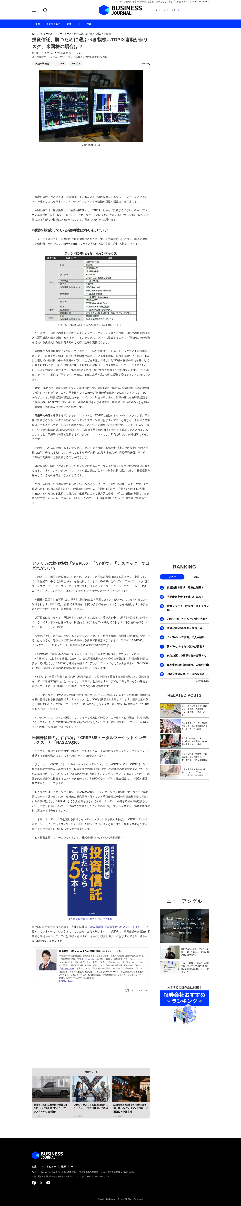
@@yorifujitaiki (67, 981)
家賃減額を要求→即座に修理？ (185, 587)
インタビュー (49, 1166)
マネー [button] (172, 576)
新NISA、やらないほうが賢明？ (186, 646)
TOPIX (60, 63)
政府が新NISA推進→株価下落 (184, 628)
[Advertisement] (91, 532)
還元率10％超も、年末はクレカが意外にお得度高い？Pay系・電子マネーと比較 (195, 741)
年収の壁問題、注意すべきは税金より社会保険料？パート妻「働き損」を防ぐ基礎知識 (194, 757)
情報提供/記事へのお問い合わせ (122, 1172)
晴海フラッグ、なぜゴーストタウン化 (188, 608)
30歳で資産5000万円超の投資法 (186, 674)
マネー (79, 53)
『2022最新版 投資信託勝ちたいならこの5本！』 (91, 919)
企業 (34, 1166)
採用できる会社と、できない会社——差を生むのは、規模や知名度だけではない (195, 952)
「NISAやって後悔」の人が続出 (186, 637)
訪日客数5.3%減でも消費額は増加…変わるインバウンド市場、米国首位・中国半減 (130, 1108)
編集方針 (57, 1172)
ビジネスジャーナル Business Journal (120, 10)
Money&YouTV (67, 968)
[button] (34, 11)
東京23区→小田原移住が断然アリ (187, 655)
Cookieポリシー (90, 1176)
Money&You (90, 959)
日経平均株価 (42, 63)
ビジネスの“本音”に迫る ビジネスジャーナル (47, 1155)
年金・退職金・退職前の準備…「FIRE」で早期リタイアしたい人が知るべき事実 (195, 772)
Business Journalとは (41, 1172)
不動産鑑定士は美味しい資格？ (185, 596)
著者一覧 (77, 1172)
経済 (63, 1166)
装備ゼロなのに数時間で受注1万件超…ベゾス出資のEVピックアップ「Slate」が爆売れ (50, 1108)
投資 (89, 23)
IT (72, 1166)
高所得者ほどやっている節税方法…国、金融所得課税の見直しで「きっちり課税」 (194, 726)
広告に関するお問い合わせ (44, 1176)
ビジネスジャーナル (42, 33)
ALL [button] (196, 576)
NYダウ (76, 63)
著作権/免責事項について (94, 1172)
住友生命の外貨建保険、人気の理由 (188, 664)
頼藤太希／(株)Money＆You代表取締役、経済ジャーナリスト (91, 951)
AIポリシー (105, 1176)
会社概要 (67, 1172)
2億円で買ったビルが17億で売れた (187, 619)
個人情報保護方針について (69, 1176)
